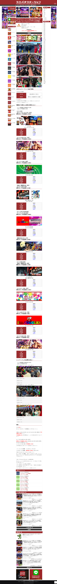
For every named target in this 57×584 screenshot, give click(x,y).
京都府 (44, 55)
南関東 (44, 12)
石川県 (44, 46)
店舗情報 (29, 529)
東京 (44, 11)
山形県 (44, 29)
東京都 (44, 38)
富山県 (44, 45)
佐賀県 (44, 75)
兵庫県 (44, 58)
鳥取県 (44, 62)
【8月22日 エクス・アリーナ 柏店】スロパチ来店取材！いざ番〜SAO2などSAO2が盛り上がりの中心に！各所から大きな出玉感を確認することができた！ (32, 521)
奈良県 (44, 59)
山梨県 (44, 41)
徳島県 (44, 71)
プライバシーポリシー (32, 581)
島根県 (44, 63)
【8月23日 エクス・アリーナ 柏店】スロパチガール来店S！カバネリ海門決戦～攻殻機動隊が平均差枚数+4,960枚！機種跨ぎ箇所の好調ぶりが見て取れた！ (32, 514)
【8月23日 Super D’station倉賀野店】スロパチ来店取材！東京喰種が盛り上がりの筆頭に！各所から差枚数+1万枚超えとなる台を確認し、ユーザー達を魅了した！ (32, 554)
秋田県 (44, 26)
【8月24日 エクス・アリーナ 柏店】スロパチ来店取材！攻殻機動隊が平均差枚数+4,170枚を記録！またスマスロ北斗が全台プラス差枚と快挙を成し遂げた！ (32, 508)
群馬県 (44, 34)
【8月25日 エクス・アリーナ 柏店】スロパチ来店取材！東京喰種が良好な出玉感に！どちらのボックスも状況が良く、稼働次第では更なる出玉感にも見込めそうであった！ (32, 495)
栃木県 (44, 33)
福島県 (44, 30)
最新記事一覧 (29, 567)
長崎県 (44, 76)
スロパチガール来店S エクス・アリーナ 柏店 (24, 478)
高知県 (44, 72)
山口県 (44, 67)
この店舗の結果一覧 (29, 527)
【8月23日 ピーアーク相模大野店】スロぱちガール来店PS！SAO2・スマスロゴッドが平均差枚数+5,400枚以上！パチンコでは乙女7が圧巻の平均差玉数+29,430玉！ (32, 561)
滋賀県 (44, 54)
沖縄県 (44, 83)
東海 (44, 15)
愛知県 (44, 50)
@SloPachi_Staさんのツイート (12, 127)
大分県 (44, 79)
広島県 (44, 66)
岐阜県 (44, 51)
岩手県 (44, 25)
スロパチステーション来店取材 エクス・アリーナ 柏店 (25, 474)
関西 (44, 16)
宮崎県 (44, 80)
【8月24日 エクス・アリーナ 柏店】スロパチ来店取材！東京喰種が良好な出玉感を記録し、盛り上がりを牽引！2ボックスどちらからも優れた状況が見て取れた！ (32, 501)
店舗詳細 (29, 33)
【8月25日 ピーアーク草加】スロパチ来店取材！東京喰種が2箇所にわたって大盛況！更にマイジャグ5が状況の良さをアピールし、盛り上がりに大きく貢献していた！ (32, 548)
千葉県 (44, 37)
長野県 (44, 42)
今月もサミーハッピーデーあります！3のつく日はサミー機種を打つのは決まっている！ (32, 534)
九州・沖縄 (45, 19)
